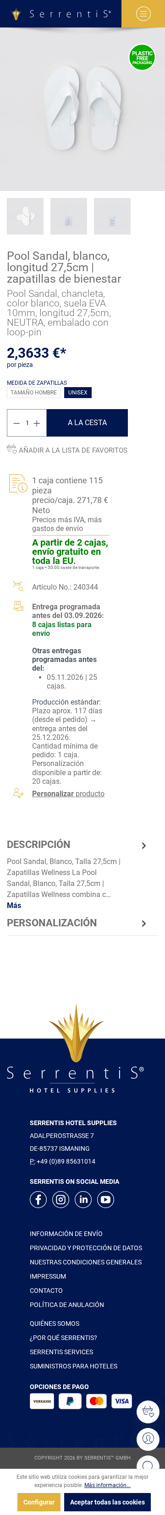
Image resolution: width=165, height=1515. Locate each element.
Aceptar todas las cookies (107, 1502)
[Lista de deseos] (148, 1411)
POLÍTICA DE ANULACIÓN (67, 1304)
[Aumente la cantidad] (37, 423)
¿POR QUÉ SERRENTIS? (63, 1337)
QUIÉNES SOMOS (54, 1323)
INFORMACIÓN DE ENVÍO (66, 1233)
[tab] (78, 874)
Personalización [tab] (52, 923)
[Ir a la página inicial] (61, 14)
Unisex (78, 392)
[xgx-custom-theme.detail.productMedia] (82, 109)
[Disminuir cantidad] (16, 423)
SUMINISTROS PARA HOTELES (73, 1366)
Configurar (39, 1502)
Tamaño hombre (34, 392)
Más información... (107, 1485)
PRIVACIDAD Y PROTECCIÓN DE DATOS (86, 1248)
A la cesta (87, 422)
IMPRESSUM (48, 1276)
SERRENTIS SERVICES (61, 1352)
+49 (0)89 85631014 (66, 1161)
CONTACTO (46, 1290)
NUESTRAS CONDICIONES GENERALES (86, 1262)
